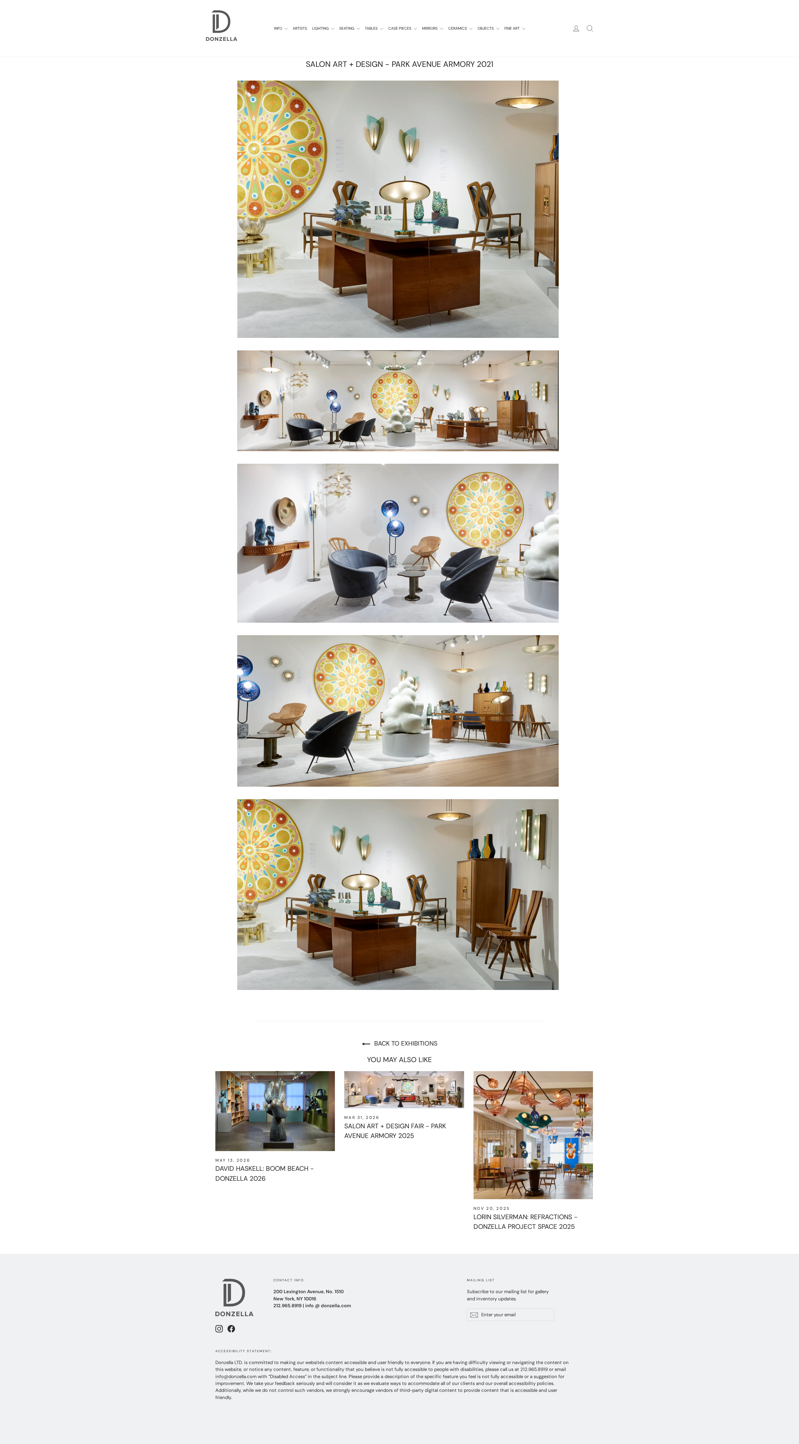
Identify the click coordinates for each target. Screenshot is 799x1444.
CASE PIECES (400, 28)
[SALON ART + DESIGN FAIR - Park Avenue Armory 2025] (404, 1089)
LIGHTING (321, 28)
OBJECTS (486, 28)
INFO (278, 28)
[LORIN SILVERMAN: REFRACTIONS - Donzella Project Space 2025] (533, 1135)
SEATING (347, 28)
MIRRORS (430, 28)
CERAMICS (458, 28)
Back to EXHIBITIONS (405, 1043)
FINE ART (512, 28)
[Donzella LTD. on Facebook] (231, 1329)
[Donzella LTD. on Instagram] (219, 1329)
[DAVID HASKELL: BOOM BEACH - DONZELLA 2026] (275, 1111)
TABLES (372, 28)
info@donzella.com (236, 1376)
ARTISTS (300, 28)
